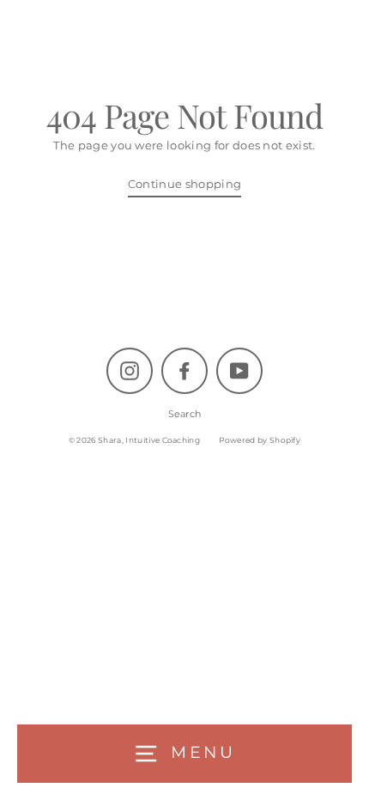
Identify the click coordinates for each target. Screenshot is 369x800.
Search (185, 414)
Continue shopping (184, 184)
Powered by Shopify (259, 440)
